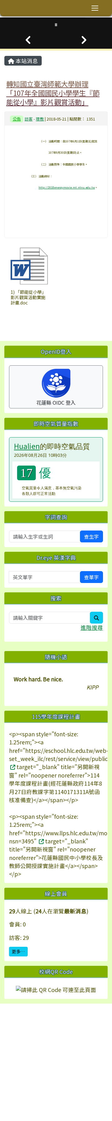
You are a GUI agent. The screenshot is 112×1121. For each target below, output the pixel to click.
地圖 (40, 1041)
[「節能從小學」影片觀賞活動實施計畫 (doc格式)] (29, 266)
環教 (40, 119)
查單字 (91, 577)
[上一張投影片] (28, 40)
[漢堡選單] (95, 8)
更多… (18, 951)
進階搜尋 (92, 627)
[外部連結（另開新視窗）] (12, 767)
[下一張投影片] (84, 40)
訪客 (29, 119)
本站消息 (26, 61)
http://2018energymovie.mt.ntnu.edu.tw (67, 187)
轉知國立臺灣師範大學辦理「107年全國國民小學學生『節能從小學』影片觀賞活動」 (53, 93)
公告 (17, 119)
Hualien (27, 446)
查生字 (91, 536)
